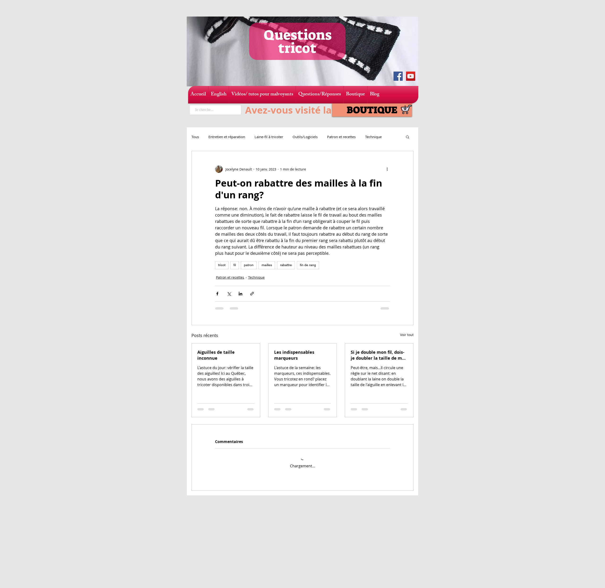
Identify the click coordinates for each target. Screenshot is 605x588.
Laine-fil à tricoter (269, 136)
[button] (407, 137)
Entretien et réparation (226, 136)
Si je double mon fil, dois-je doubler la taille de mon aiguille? (379, 355)
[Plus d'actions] (387, 169)
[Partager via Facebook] (217, 293)
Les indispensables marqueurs (294, 355)
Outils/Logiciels (305, 136)
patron (249, 265)
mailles (267, 265)
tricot (221, 265)
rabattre (286, 265)
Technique (373, 136)
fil (234, 265)
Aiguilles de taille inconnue (216, 355)
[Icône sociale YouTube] (410, 76)
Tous (195, 136)
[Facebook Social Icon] (398, 76)
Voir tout (407, 334)
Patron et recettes (341, 136)
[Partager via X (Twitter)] (229, 293)
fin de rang (308, 265)
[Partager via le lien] (252, 293)
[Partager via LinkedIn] (240, 293)
